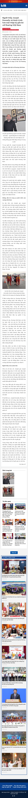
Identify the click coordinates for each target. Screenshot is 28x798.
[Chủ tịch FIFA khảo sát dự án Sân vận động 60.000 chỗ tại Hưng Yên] (14, 667)
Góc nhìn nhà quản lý (19, 785)
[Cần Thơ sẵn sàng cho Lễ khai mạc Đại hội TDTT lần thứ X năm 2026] (14, 752)
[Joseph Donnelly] (8, 473)
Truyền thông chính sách (19, 787)
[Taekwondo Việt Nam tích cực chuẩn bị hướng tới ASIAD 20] (14, 581)
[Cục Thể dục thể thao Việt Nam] (3, 5)
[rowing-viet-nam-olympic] (8, 485)
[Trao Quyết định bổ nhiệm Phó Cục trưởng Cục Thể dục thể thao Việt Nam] (14, 645)
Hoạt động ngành (6, 28)
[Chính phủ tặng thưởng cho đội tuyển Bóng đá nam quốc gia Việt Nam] (14, 602)
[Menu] (27, 5)
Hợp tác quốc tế (6, 787)
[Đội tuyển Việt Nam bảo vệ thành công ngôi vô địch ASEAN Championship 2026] (14, 710)
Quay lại (14, 552)
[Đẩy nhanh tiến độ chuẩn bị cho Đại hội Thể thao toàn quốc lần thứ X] (14, 624)
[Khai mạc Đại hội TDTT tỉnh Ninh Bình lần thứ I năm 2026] (14, 731)
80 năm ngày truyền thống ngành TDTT (10, 29)
